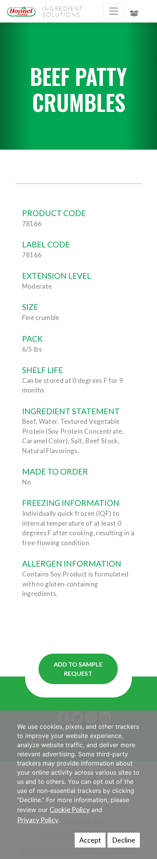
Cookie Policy (70, 809)
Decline (123, 840)
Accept (90, 840)
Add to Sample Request (78, 668)
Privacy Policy (37, 819)
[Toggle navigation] (113, 11)
